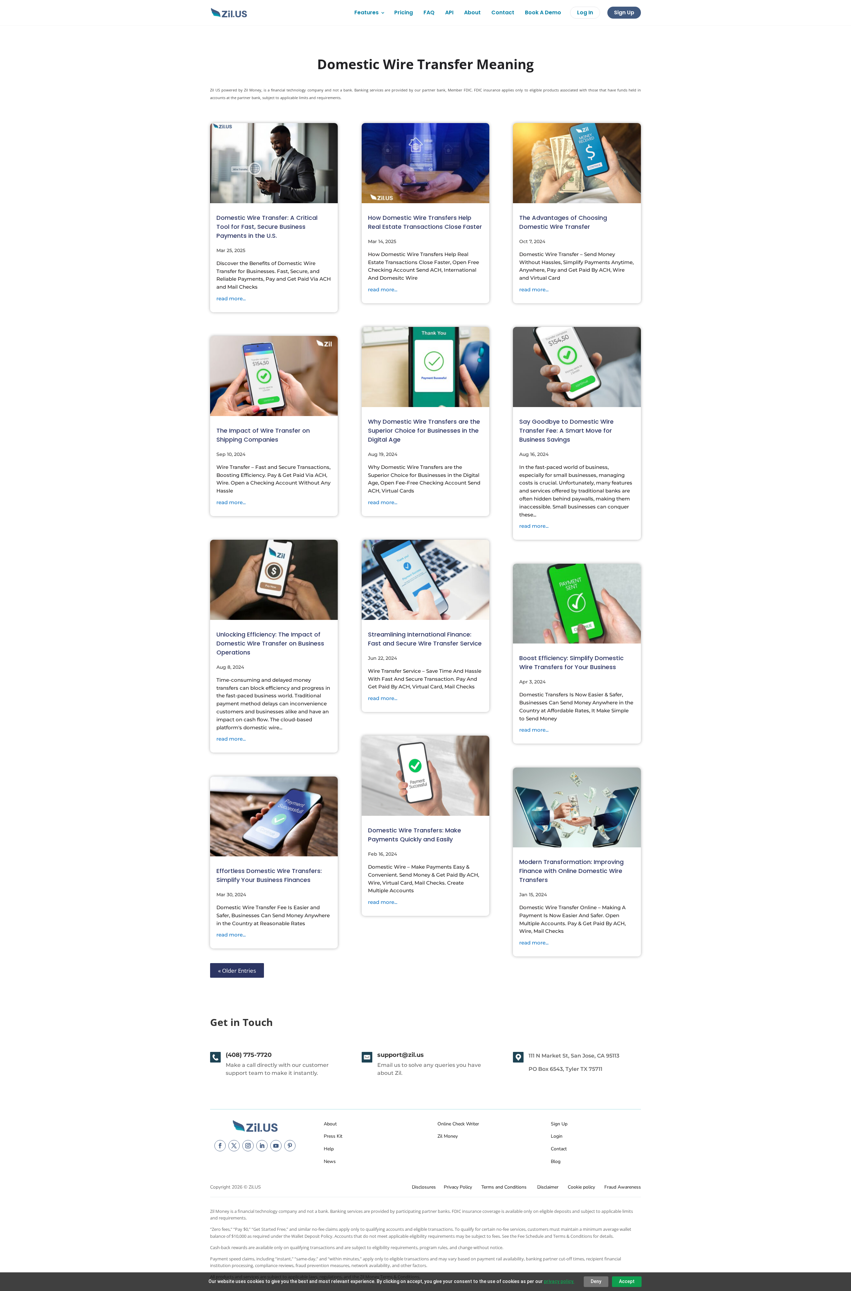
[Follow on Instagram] (248, 1145)
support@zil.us (400, 1055)
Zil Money (447, 1136)
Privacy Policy (458, 1187)
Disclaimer (547, 1187)
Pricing (403, 12)
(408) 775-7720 (249, 1055)
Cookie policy (581, 1187)
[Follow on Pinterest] (290, 1145)
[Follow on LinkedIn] (262, 1145)
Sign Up (624, 12)
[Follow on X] (234, 1145)
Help (329, 1149)
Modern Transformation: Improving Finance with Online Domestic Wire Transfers (571, 871)
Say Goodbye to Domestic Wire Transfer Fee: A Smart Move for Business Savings (566, 430)
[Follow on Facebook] (220, 1145)
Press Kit (333, 1136)
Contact (502, 12)
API (449, 12)
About (472, 12)
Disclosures (424, 1187)
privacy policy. (559, 1281)
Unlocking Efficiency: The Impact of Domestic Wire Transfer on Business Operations (270, 643)
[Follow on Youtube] (276, 1145)
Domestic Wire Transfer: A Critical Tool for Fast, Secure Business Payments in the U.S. (266, 227)
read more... (231, 298)
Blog (555, 1161)
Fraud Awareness (622, 1187)
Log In (585, 12)
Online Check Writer (458, 1124)
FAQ (429, 12)
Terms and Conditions (504, 1187)
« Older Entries (237, 970)
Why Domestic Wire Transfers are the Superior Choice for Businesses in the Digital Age (424, 430)
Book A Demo (543, 12)
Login (556, 1136)
